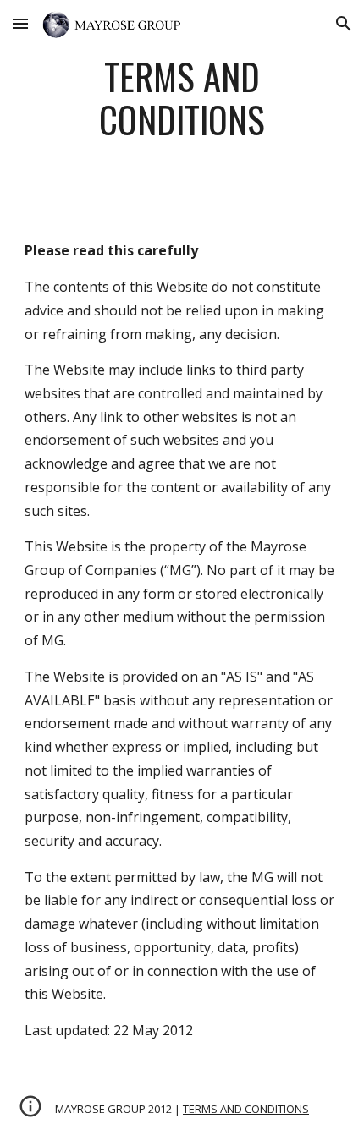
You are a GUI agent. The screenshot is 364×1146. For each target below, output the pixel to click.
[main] (182, 105)
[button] (20, 23)
